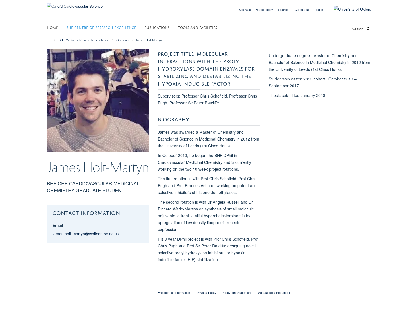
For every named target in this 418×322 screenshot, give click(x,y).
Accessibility (264, 9)
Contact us (302, 9)
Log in (319, 9)
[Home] (52, 40)
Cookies (283, 9)
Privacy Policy (206, 292)
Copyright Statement (237, 292)
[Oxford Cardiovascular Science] (75, 4)
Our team (122, 40)
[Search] (368, 28)
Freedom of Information (174, 292)
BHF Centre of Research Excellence (101, 27)
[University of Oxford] (348, 9)
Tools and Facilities (197, 27)
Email (58, 225)
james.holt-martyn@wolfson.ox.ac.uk (86, 233)
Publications (156, 27)
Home (52, 27)
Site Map (245, 9)
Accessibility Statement (274, 292)
